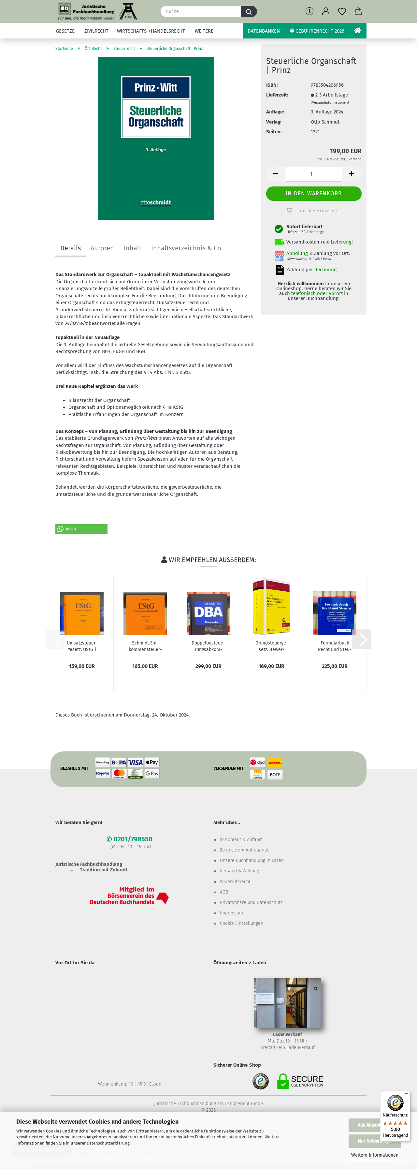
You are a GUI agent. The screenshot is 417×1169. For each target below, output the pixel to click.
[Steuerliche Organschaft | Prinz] (156, 138)
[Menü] (406, 1095)
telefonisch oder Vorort (317, 293)
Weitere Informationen (374, 1155)
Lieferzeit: (277, 95)
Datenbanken (264, 31)
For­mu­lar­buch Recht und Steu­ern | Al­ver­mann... (335, 645)
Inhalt (132, 248)
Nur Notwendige (374, 1141)
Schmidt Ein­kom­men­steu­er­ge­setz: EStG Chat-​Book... (145, 645)
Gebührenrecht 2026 (319, 31)
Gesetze (65, 31)
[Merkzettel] (342, 11)
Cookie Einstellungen (241, 923)
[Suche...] (249, 11)
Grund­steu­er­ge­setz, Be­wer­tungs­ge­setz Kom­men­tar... (271, 645)
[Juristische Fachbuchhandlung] (97, 11)
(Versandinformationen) (330, 102)
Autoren (102, 248)
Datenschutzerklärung (108, 1143)
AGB (224, 892)
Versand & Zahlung (239, 871)
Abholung (297, 253)
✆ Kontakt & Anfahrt (241, 839)
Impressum (231, 913)
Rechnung (325, 270)
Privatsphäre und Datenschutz (251, 902)
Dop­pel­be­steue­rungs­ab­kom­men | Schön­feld (208, 645)
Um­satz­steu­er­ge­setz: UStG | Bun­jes (82, 645)
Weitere (204, 31)
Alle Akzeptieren (375, 1125)
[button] (326, 11)
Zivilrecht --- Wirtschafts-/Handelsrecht (134, 31)
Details (70, 248)
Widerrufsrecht (235, 881)
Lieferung (341, 242)
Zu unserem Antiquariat (244, 850)
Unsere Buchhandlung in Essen (252, 860)
